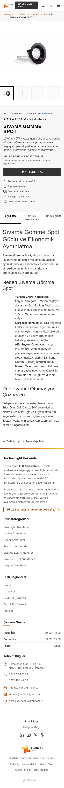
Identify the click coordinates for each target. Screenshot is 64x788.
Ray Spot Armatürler (16, 546)
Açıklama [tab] (11, 216)
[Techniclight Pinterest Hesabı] (42, 735)
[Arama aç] (43, 5)
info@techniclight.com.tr (24, 687)
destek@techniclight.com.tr (26, 700)
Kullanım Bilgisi (46, 764)
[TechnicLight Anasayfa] (8, 5)
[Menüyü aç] (58, 5)
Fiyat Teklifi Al (32, 172)
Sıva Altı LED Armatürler (18, 552)
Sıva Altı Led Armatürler (40, 113)
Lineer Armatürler (14, 540)
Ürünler (8, 585)
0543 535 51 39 (18, 674)
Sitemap (32, 780)
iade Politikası (41, 769)
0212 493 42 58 (18, 680)
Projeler (8, 610)
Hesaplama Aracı (25, 5)
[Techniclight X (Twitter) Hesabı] (35, 735)
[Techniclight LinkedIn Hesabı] (22, 735)
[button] (7, 93)
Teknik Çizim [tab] (53, 216)
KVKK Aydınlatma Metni (23, 764)
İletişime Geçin (32, 727)
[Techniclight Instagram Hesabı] (29, 735)
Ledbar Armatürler (14, 533)
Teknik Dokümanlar (15, 604)
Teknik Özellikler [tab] (32, 218)
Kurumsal (9, 591)
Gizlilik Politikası (23, 769)
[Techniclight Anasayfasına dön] (32, 749)
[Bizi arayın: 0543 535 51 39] (51, 5)
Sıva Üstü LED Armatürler (19, 559)
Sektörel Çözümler (14, 598)
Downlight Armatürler (16, 527)
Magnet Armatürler (15, 565)
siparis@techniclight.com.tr (25, 694)
